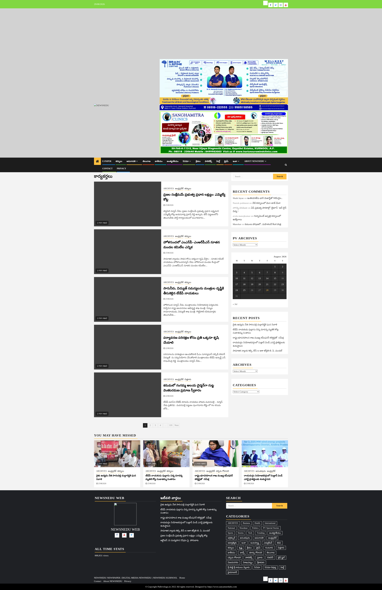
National (231, 528)
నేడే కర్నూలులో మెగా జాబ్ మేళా (266, 203)
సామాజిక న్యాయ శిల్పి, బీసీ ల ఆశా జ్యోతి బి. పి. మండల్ (257, 350)
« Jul (235, 304)
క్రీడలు (198, 161)
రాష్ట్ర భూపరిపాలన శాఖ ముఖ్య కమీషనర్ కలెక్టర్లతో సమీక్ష (258, 337)
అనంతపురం (261, 471)
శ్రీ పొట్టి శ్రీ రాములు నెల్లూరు (239, 567)
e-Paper (106, 161)
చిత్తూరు (188, 379)
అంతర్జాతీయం (172, 161)
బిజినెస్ (270, 557)
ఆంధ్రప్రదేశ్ (179, 188)
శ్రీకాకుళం (260, 562)
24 (236, 290)
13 (259, 278)
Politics (255, 528)
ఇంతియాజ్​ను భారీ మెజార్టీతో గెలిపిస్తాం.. (264, 198)
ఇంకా (235, 161)
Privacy (121, 168)
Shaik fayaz (238, 198)
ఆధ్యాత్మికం (232, 543)
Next (177, 425)
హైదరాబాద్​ (232, 572)
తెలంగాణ (147, 161)
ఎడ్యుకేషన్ (268, 543)
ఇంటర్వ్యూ (254, 543)
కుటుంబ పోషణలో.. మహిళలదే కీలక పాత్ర (263, 224)
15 (275, 278)
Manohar (237, 224)
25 (244, 290)
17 (236, 284)
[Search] (286, 165)
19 (252, 284)
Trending (261, 533)
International (270, 523)
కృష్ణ (240, 548)
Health (257, 523)
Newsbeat (243, 528)
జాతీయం (158, 161)
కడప (279, 543)
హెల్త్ (218, 161)
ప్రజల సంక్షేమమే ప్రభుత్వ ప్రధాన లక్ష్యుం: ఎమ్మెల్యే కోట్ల (184, 535)
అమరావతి (131, 161)
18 (244, 284)
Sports (230, 533)
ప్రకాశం (260, 557)
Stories (241, 533)
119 (170, 425)
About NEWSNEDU (254, 161)
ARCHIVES (168, 188)
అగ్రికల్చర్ (231, 538)
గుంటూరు (269, 548)
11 (244, 278)
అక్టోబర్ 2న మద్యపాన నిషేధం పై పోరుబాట (179, 540)
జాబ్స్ (242, 553)
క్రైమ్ (226, 161)
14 (267, 278)
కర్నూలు (119, 161)
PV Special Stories (271, 528)
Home (182, 578)
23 (282, 284)
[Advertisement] (191, 31)
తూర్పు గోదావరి (255, 553)
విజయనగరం (233, 562)
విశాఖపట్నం (248, 562)
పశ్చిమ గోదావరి (222, 471)
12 (252, 278)
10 (236, 278)
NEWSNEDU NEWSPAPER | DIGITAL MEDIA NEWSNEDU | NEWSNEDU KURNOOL (135, 578)
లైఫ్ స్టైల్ (281, 557)
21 (267, 284)
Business (246, 523)
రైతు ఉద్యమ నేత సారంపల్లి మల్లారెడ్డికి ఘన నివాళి (255, 324)
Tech (250, 533)
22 (275, 284)
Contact (107, 168)
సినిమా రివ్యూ (270, 567)
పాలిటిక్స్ (208, 161)
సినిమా (186, 161)
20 (259, 284)
